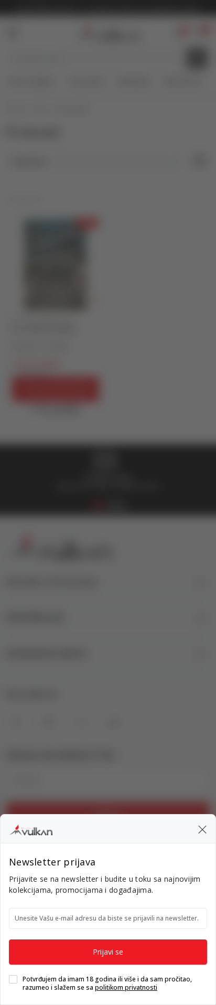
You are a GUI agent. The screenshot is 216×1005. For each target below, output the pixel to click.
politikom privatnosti (126, 987)
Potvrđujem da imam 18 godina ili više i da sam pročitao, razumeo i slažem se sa (107, 983)
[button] (202, 828)
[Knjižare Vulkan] (30, 828)
